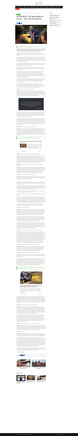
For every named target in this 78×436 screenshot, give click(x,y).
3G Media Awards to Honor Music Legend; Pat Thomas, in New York (20, 382)
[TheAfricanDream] (39, 3)
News (20, 12)
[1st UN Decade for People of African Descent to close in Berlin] (31, 377)
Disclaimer (29, 434)
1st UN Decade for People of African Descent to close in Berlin (31, 382)
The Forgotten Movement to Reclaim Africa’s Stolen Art (29, 137)
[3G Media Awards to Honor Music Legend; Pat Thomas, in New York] (20, 378)
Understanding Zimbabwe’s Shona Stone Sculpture (41, 381)
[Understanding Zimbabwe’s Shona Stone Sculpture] (41, 377)
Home (18, 12)
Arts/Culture (22, 12)
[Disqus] (31, 397)
